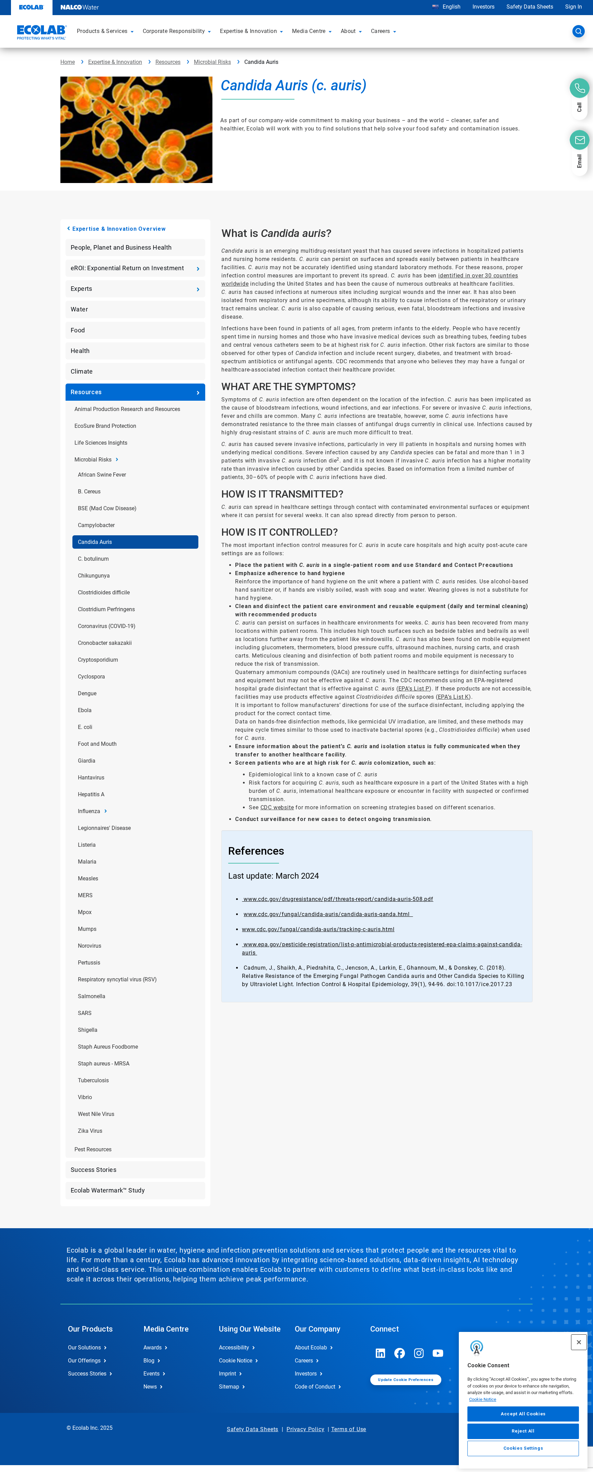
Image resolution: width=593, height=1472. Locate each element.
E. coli (85, 727)
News (150, 1386)
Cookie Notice (482, 1399)
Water (79, 309)
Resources (168, 62)
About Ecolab (311, 1347)
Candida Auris (95, 542)
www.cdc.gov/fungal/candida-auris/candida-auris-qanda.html (328, 914)
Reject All (523, 1431)
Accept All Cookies (523, 1413)
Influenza (89, 811)
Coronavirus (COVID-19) (107, 626)
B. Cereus (89, 491)
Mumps (87, 929)
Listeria (87, 845)
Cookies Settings (523, 1448)
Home (67, 62)
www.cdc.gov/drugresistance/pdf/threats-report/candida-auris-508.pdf (337, 899)
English (451, 6)
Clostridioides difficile (104, 592)
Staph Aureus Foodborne (108, 1046)
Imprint (227, 1373)
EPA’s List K (453, 697)
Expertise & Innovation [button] (248, 31)
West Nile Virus (96, 1114)
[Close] (578, 1342)
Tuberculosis (93, 1080)
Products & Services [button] (102, 31)
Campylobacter (96, 525)
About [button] (348, 31)
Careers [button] (380, 31)
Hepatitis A (91, 794)
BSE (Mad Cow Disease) (107, 508)
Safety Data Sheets (530, 6)
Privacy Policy (305, 1429)
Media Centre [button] (309, 31)
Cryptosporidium (98, 660)
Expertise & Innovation (115, 62)
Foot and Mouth (97, 744)
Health (80, 350)
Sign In (573, 6)
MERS (85, 895)
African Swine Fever (102, 474)
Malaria (87, 861)
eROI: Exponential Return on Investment (127, 268)
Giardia (86, 760)
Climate (82, 371)
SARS (85, 1013)
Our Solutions (84, 1347)
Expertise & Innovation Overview (119, 229)
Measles (88, 878)
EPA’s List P (414, 688)
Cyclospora (91, 676)
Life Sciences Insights (100, 443)
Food (78, 330)
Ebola (85, 710)
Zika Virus (90, 1131)
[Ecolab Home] (41, 33)
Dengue (87, 693)
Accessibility (234, 1347)
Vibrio (85, 1097)
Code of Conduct (315, 1386)
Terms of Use (349, 1429)
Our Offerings (84, 1360)
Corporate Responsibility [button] (174, 31)
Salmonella (91, 996)
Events (151, 1373)
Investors (484, 6)
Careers (304, 1360)
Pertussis (89, 962)
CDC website (277, 807)
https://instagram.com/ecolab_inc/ (419, 1353)
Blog (148, 1360)
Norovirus (89, 946)
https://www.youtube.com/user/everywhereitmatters (438, 1353)
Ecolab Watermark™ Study (108, 1190)
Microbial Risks (212, 62)
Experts (81, 288)
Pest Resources (93, 1149)
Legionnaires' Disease (104, 828)
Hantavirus (91, 777)
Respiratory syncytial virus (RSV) (117, 979)
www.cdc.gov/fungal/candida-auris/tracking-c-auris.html (318, 929)
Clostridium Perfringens (106, 609)
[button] (133, 31)
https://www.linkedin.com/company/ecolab (380, 1353)
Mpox (85, 912)
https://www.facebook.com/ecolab (400, 1353)
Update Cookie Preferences (405, 1380)
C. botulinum (93, 559)
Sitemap (229, 1386)
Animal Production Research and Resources (127, 409)
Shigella (87, 1030)
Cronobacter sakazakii (105, 643)
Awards (152, 1347)
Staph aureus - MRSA (103, 1063)
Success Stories (93, 1169)
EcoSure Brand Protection (105, 426)
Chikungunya (94, 575)
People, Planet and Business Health (121, 247)
